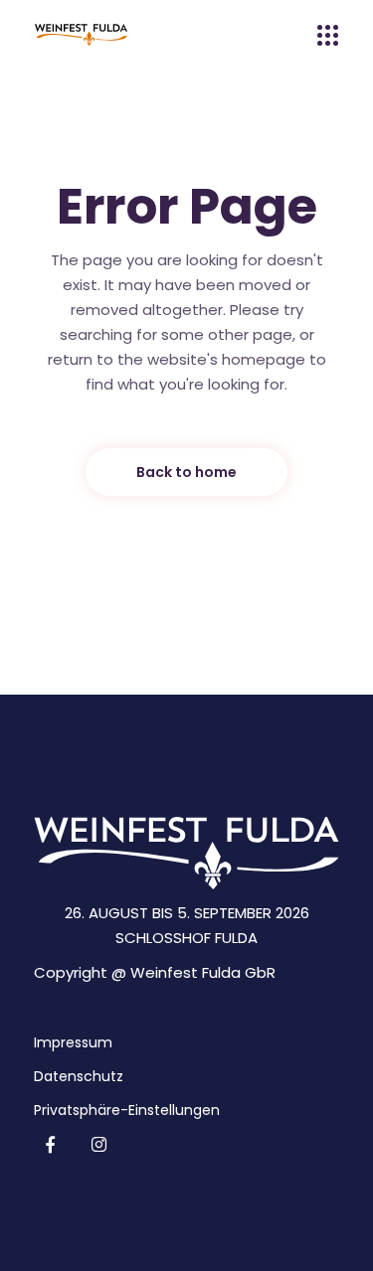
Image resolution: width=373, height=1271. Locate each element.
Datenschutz (78, 1076)
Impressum (73, 1042)
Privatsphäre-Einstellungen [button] (127, 1110)
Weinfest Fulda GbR (203, 972)
